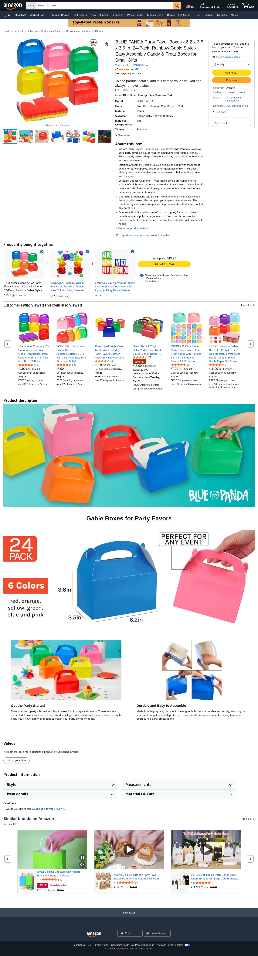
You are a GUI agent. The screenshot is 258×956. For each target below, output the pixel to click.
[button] (7, 15)
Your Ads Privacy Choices (170, 945)
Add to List (220, 123)
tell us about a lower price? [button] (45, 808)
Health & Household (13, 31)
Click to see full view (57, 125)
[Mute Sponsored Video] (82, 864)
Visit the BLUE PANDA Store (132, 65)
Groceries (117, 14)
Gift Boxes (97, 31)
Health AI (20, 14)
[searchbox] (104, 5)
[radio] (10, 136)
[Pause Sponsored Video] (82, 857)
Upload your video (16, 760)
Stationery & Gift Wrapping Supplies (45, 31)
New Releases (99, 14)
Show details (151, 281)
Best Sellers (80, 14)
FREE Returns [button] (124, 90)
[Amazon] (13, 5)
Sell (198, 14)
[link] (70, 264)
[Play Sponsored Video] (129, 849)
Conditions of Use (82, 945)
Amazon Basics (60, 14)
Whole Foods (135, 14)
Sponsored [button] (8, 824)
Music (234, 14)
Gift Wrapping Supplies (78, 31)
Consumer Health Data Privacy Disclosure (132, 945)
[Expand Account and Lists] (222, 7)
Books (171, 14)
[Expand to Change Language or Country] (195, 7)
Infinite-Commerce (235, 92)
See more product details (133, 228)
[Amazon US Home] (94, 935)
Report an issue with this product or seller (144, 235)
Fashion (208, 14)
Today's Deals (155, 14)
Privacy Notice (101, 945)
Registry (222, 14)
